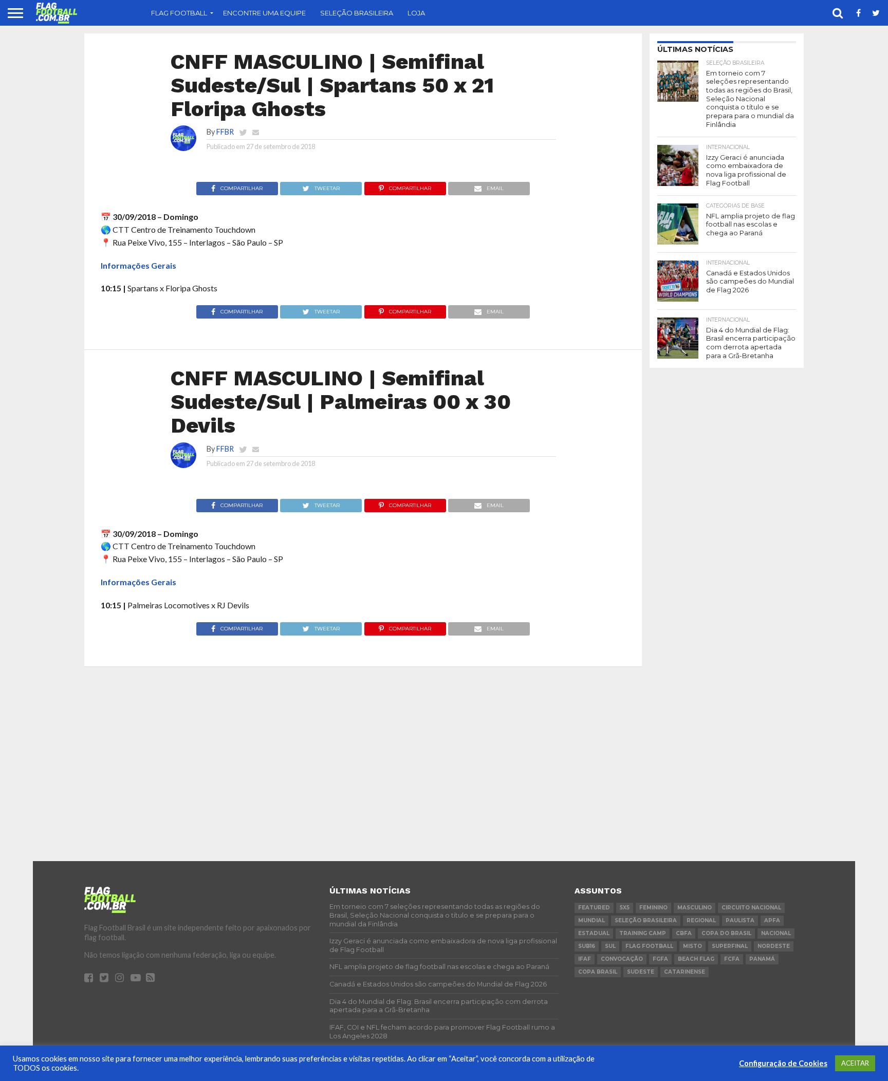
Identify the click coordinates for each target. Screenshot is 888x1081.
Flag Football (179, 13)
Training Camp (642, 933)
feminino (653, 907)
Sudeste (640, 971)
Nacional (776, 933)
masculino (694, 907)
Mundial (591, 920)
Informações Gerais (138, 265)
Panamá (762, 959)
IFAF (584, 959)
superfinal (730, 946)
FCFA (731, 959)
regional (701, 920)
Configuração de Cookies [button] (783, 1063)
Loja (416, 13)
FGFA (660, 959)
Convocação (622, 959)
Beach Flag (696, 959)
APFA (772, 920)
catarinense (684, 971)
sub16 (586, 946)
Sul (610, 946)
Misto (692, 946)
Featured (594, 907)
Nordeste (773, 946)
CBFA (684, 933)
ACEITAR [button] (855, 1063)
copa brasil (597, 971)
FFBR (225, 131)
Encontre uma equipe (264, 13)
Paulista (740, 920)
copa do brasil (726, 933)
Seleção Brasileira (356, 13)
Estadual (593, 933)
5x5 (625, 907)
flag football (649, 946)
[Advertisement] (727, 530)
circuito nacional (751, 907)
